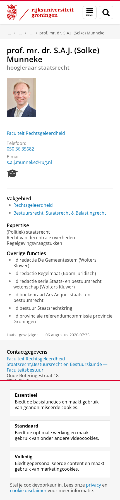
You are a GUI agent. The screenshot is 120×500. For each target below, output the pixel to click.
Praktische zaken (20, 33)
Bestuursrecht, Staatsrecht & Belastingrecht (59, 213)
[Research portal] (12, 173)
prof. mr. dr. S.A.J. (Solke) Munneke (71, 33)
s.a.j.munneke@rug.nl (29, 162)
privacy (93, 485)
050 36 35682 (20, 149)
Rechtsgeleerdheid (33, 205)
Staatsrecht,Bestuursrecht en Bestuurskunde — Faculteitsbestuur (57, 367)
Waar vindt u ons (31, 33)
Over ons (9, 33)
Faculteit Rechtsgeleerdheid (36, 133)
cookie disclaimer (28, 490)
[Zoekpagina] (106, 12)
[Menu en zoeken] (89, 12)
